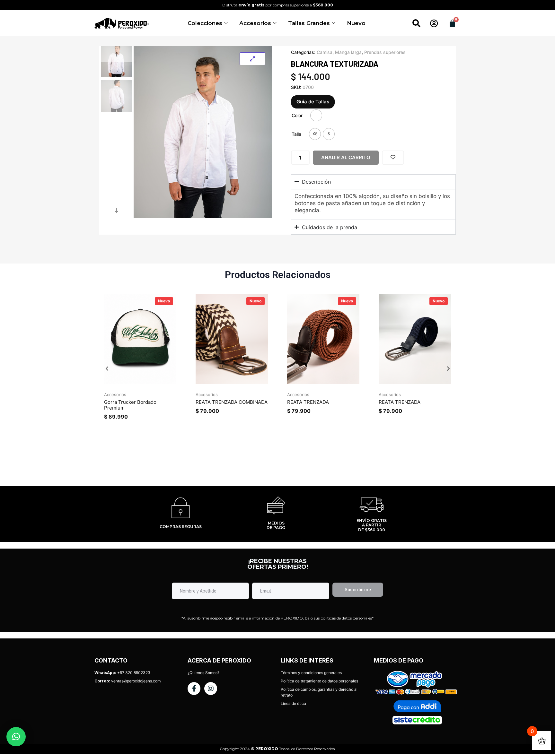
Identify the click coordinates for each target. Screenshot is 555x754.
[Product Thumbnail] (252, 58)
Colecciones (205, 23)
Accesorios (255, 23)
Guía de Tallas (312, 102)
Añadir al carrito (345, 157)
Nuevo (356, 23)
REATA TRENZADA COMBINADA (232, 402)
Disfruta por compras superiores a (277, 5)
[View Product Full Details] (140, 382)
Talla (296, 134)
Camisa (324, 52)
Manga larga (348, 52)
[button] (106, 368)
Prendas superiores (385, 52)
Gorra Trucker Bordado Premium (130, 405)
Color (297, 115)
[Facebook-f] (194, 688)
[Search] (416, 23)
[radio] (316, 115)
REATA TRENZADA (308, 402)
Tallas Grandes (309, 23)
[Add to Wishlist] (393, 158)
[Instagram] (210, 688)
